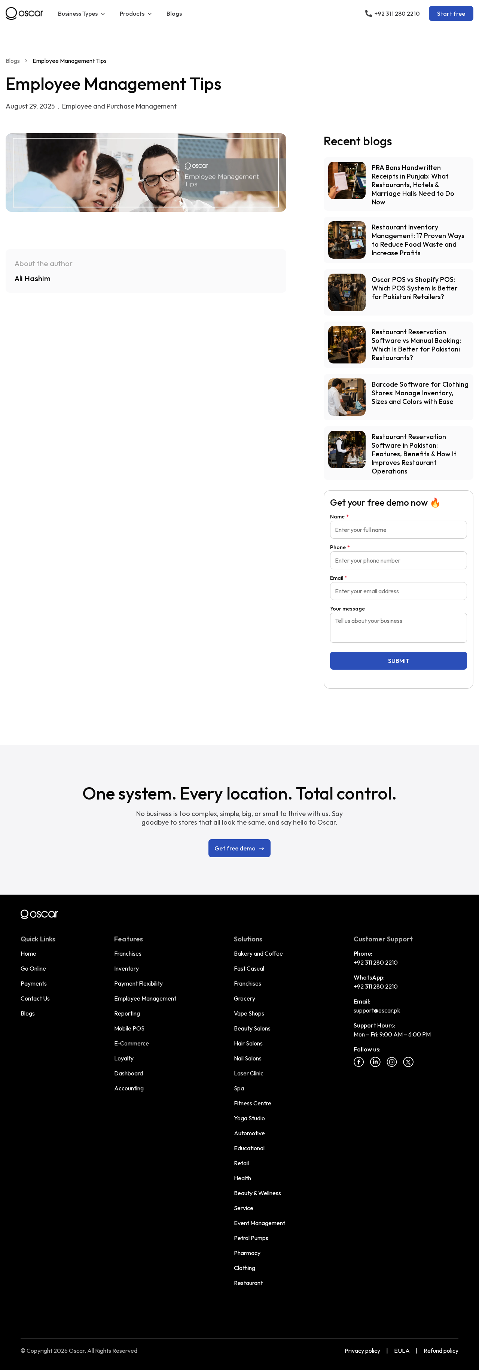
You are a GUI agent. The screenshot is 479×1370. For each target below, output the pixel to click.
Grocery (244, 998)
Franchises (127, 953)
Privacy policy (362, 1350)
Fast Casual (249, 968)
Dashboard (128, 1073)
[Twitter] (408, 1062)
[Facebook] (359, 1062)
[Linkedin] (375, 1062)
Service (243, 1208)
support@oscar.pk (377, 1010)
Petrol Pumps (251, 1238)
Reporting (127, 1013)
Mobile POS (129, 1028)
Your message (347, 608)
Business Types (78, 13)
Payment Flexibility (138, 983)
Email (338, 578)
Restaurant (248, 1283)
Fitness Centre (252, 1103)
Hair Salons (248, 1043)
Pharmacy (247, 1253)
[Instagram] (392, 1062)
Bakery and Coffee (258, 953)
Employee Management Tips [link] (70, 60)
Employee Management (145, 998)
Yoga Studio (249, 1118)
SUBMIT (398, 660)
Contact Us (35, 998)
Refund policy (441, 1350)
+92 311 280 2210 (376, 962)
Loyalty (124, 1058)
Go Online (33, 968)
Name (339, 516)
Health (242, 1178)
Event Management (259, 1223)
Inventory (126, 968)
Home (28, 953)
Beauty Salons (252, 1028)
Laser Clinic (248, 1073)
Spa (239, 1088)
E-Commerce (131, 1043)
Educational (249, 1148)
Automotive (249, 1133)
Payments (34, 983)
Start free (451, 13)
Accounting (129, 1088)
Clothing (244, 1268)
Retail (241, 1163)
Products (132, 13)
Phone (340, 547)
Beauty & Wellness (257, 1193)
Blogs (174, 13)
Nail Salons (248, 1058)
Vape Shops (249, 1013)
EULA (402, 1350)
